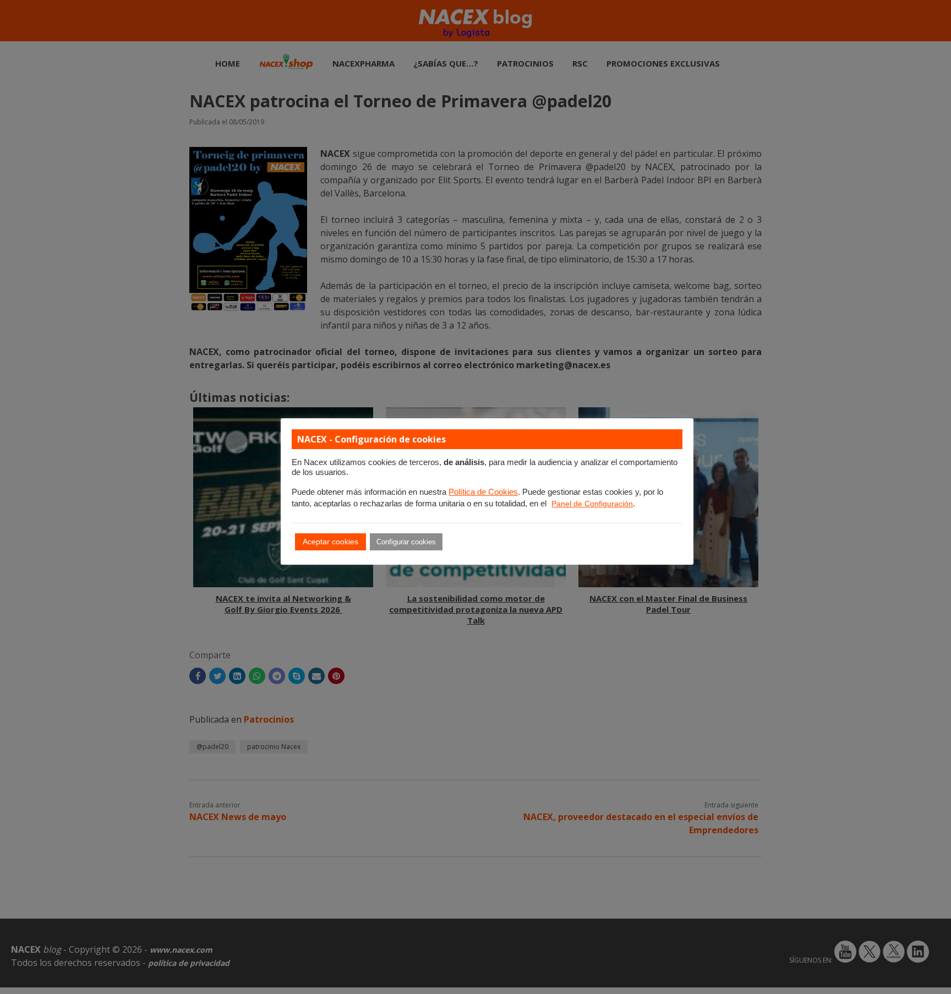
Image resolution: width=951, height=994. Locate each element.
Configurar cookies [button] (406, 542)
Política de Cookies (483, 492)
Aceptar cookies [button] (330, 541)
